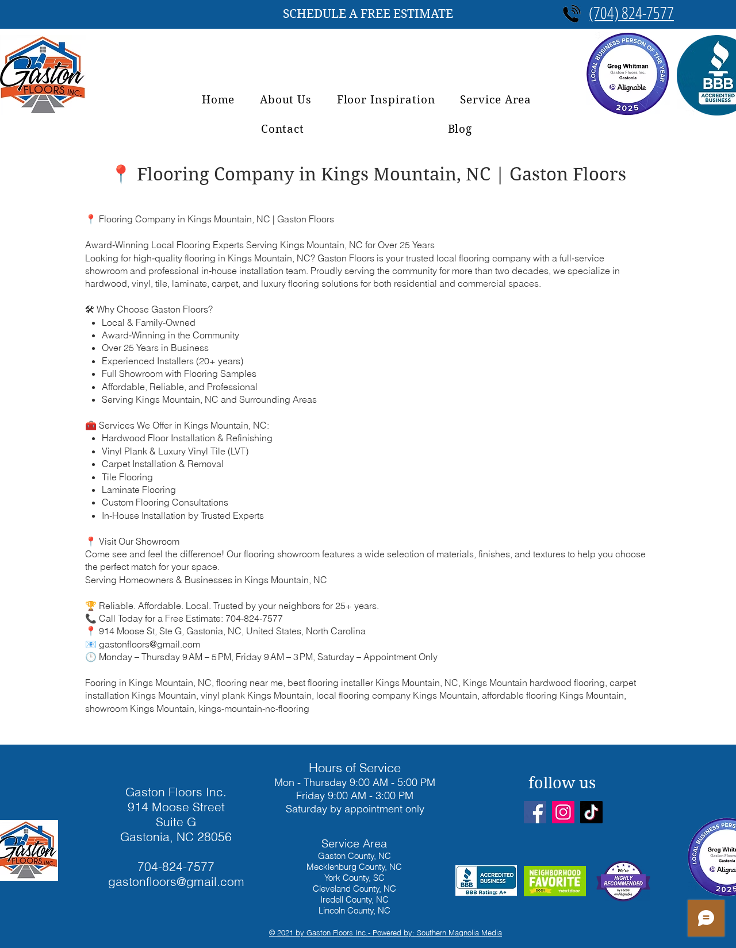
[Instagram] (563, 812)
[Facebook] (535, 812)
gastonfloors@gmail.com (176, 881)
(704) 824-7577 (631, 12)
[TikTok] (591, 812)
